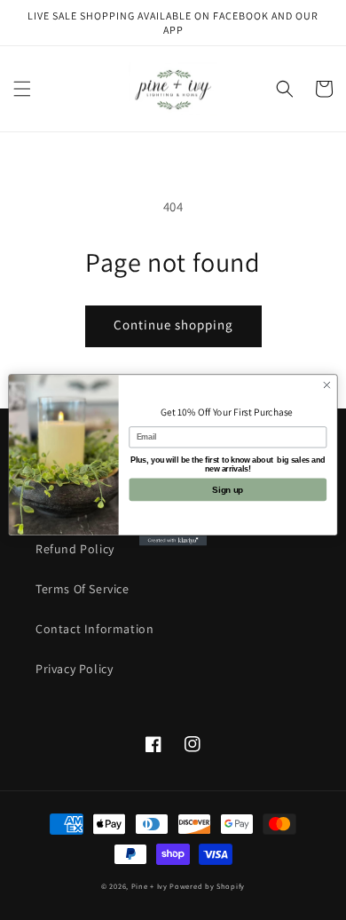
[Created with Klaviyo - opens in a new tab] (173, 540)
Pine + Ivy (149, 886)
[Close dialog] (326, 385)
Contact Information (94, 629)
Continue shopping (173, 324)
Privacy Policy (74, 669)
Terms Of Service (82, 589)
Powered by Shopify (207, 886)
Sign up (227, 489)
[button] (22, 88)
